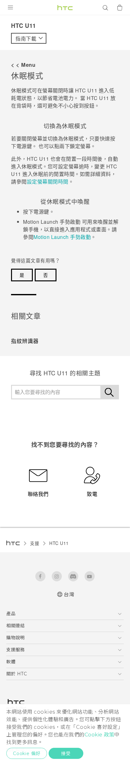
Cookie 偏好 (26, 753)
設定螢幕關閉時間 (47, 181)
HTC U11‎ (59, 543)
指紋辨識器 (25, 341)
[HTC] (65, 7)
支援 (34, 543)
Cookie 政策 (100, 735)
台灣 (69, 594)
